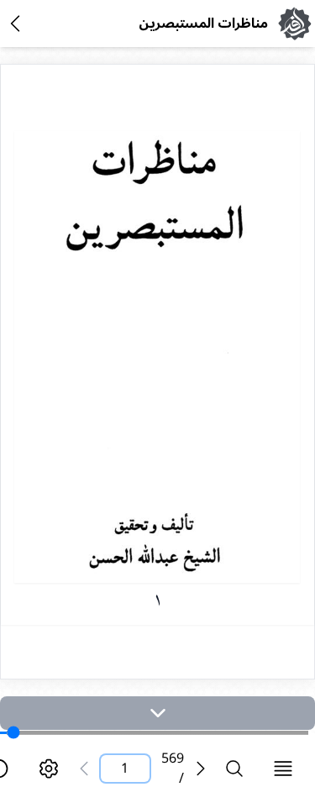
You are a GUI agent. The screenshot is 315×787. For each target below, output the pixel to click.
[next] (157, 713)
